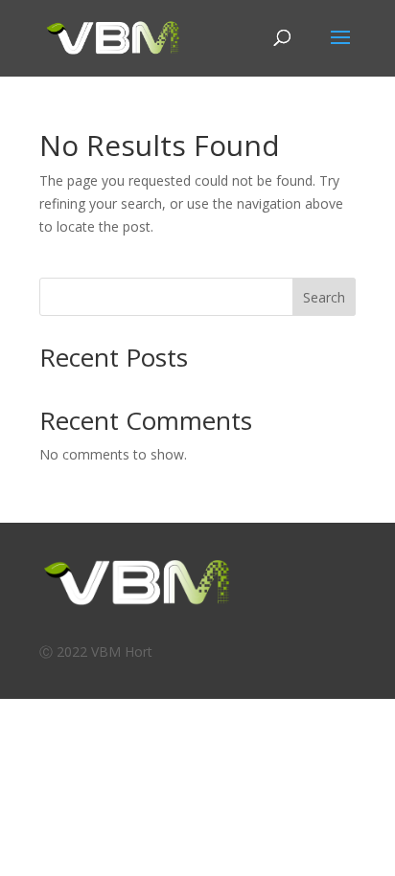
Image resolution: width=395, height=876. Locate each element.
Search (324, 297)
